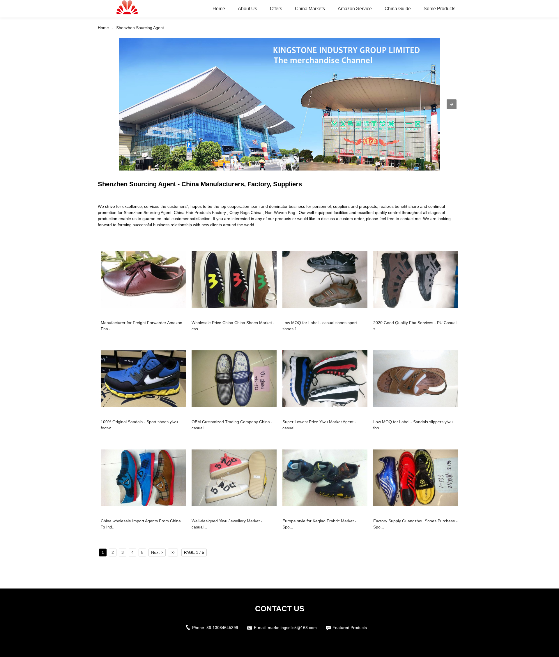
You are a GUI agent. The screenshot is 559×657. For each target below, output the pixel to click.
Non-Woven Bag (280, 212)
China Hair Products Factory (200, 212)
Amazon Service (355, 8)
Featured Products (349, 627)
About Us (247, 8)
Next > (157, 552)
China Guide (398, 8)
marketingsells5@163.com (292, 627)
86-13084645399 (222, 627)
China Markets (310, 8)
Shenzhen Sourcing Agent (140, 27)
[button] (452, 104)
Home (219, 8)
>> (173, 552)
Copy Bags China (245, 212)
